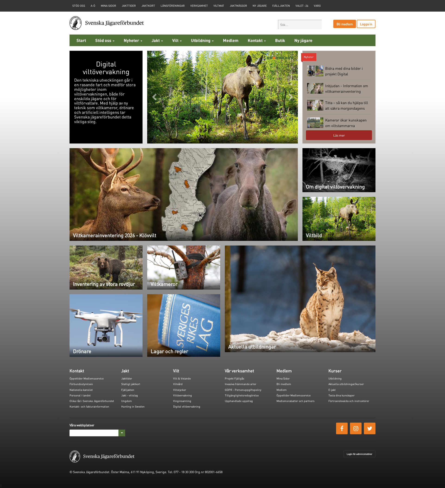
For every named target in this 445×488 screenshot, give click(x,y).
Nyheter (132, 40)
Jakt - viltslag (129, 395)
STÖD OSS (78, 5)
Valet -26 (302, 5)
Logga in (366, 24)
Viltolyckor (179, 390)
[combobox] (300, 24)
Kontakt (256, 40)
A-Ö (93, 5)
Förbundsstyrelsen (81, 384)
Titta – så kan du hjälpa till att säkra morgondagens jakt (337, 106)
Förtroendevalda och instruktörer (348, 401)
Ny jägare (260, 5)
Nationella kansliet (81, 390)
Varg (317, 5)
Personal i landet (80, 395)
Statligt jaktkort (130, 384)
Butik (280, 40)
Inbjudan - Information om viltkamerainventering (346, 88)
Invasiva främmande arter (240, 384)
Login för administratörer (359, 454)
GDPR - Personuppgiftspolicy (243, 390)
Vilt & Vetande (182, 378)
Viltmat (218, 5)
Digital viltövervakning (186, 406)
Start (81, 40)
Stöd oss (103, 40)
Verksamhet (199, 5)
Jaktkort (148, 5)
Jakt (156, 40)
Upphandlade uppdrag (239, 401)
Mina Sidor (283, 378)
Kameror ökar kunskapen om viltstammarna (346, 123)
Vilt (175, 40)
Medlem (230, 40)
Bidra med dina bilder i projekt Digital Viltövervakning (335, 71)
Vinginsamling (182, 401)
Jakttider (129, 5)
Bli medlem (345, 24)
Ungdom (126, 401)
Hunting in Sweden (133, 406)
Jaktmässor (238, 5)
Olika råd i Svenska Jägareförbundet (92, 401)
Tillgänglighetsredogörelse (242, 395)
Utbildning (201, 40)
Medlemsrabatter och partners (296, 401)
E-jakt (332, 390)
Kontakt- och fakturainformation (89, 406)
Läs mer (339, 135)
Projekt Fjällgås (234, 378)
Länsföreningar (173, 5)
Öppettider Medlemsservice (87, 378)
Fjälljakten (281, 5)
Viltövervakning (182, 395)
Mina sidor (108, 5)
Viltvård (178, 384)
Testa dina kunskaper (341, 395)
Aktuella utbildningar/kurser (346, 384)
